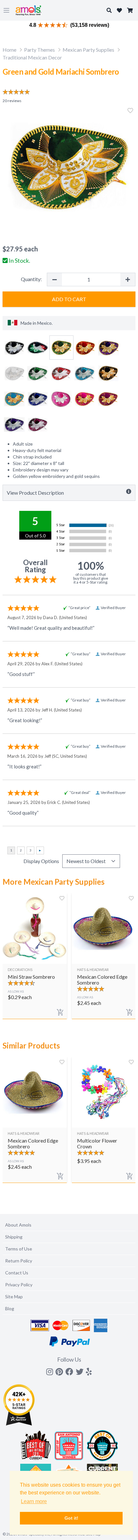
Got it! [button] (71, 1518)
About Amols (18, 1225)
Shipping (13, 1236)
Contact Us (16, 1272)
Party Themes (39, 50)
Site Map (14, 1296)
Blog (9, 1308)
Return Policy (18, 1260)
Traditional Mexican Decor (32, 57)
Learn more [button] (34, 1501)
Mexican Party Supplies (88, 50)
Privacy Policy (18, 1284)
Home (9, 50)
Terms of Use (18, 1248)
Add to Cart (69, 299)
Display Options (41, 861)
